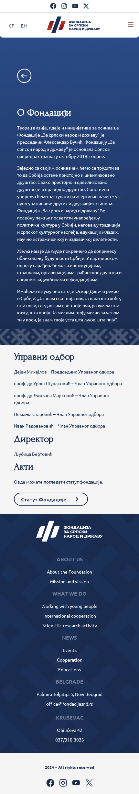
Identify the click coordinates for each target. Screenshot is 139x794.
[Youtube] (75, 6)
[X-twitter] (86, 6)
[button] (130, 25)
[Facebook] (53, 6)
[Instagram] (64, 6)
